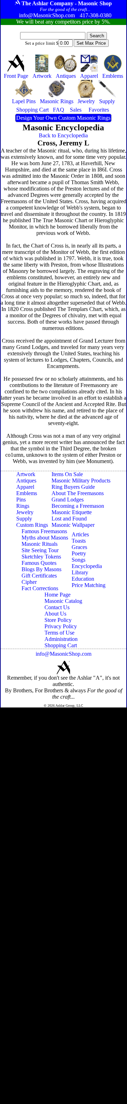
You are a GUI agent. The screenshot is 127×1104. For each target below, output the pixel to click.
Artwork (25, 474)
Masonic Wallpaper (73, 525)
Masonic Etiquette (72, 512)
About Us (55, 614)
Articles (80, 534)
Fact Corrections (40, 588)
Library (80, 572)
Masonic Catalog (63, 601)
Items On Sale (67, 474)
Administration (61, 639)
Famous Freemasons (44, 531)
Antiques (26, 481)
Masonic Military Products (81, 481)
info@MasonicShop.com (63, 654)
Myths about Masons (45, 538)
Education (83, 579)
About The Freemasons (78, 493)
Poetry (79, 553)
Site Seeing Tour (40, 550)
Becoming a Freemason (78, 506)
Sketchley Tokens (41, 557)
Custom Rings (32, 525)
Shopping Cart (60, 645)
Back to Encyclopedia (63, 135)
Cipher (29, 582)
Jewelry (25, 512)
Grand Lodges (68, 500)
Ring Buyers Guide (73, 487)
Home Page (57, 595)
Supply (24, 519)
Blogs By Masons (41, 569)
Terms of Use (59, 633)
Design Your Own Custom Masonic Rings (63, 118)
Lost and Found (69, 519)
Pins (21, 500)
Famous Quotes (39, 563)
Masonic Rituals (40, 544)
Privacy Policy (60, 626)
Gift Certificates (39, 576)
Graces (79, 547)
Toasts (79, 541)
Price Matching (88, 585)
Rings (22, 506)
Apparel (25, 487)
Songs (78, 560)
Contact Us (56, 607)
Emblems (26, 493)
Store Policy (58, 620)
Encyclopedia (87, 566)
